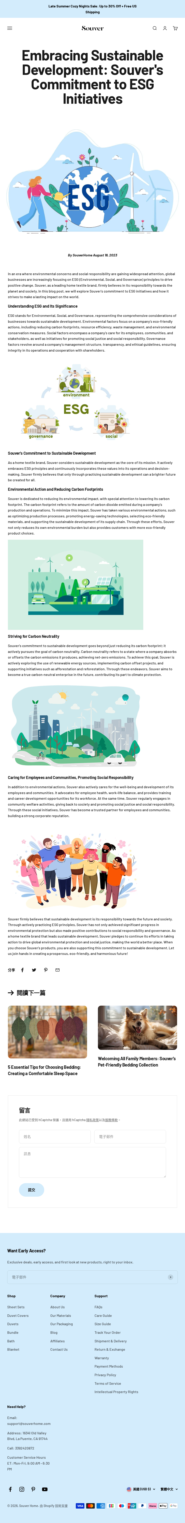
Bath (11, 1341)
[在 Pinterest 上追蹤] (33, 1489)
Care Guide (103, 1315)
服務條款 (111, 1120)
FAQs (98, 1307)
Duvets (12, 1324)
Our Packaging (61, 1324)
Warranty (102, 1358)
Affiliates (57, 1341)
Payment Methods (109, 1366)
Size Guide (103, 1324)
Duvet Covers (18, 1315)
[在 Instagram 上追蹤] (22, 1489)
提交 (31, 1190)
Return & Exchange (110, 1349)
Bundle (12, 1332)
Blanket (13, 1349)
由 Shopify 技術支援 (54, 1506)
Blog (54, 1332)
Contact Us (59, 1349)
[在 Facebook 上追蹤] (10, 1489)
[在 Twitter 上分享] (34, 970)
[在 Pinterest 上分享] (45, 970)
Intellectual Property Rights (116, 1391)
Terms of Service (108, 1383)
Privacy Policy (105, 1375)
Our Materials (60, 1315)
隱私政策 (92, 1120)
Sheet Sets (16, 1307)
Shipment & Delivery (111, 1341)
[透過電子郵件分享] (57, 970)
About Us (57, 1307)
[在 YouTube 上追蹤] (45, 1489)
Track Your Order (108, 1332)
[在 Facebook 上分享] (22, 970)
